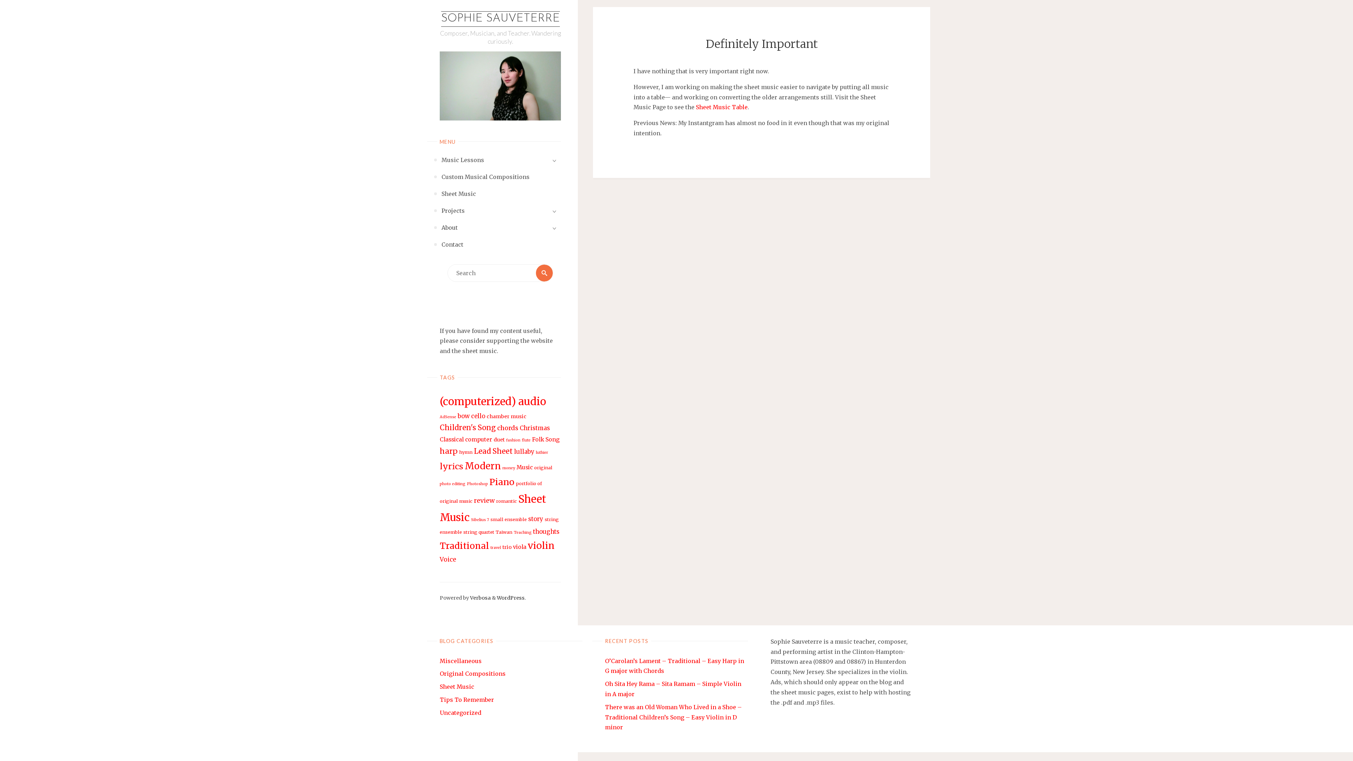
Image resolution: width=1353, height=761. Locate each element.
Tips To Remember (467, 699)
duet (499, 440)
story (535, 519)
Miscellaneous (461, 660)
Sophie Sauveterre (500, 18)
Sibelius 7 (480, 520)
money (508, 468)
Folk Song (546, 439)
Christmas (535, 428)
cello (478, 416)
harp (449, 451)
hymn (465, 452)
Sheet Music (457, 686)
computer (478, 439)
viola (519, 547)
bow (464, 416)
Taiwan (504, 532)
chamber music (506, 416)
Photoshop (477, 484)
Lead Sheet (493, 451)
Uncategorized (460, 712)
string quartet (478, 532)
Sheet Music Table (722, 107)
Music (525, 467)
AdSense (448, 417)
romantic (506, 501)
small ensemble (508, 519)
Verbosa (480, 598)
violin (541, 545)
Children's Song (468, 427)
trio (507, 547)
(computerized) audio (493, 401)
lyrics (451, 466)
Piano (501, 482)
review (484, 500)
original (543, 468)
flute (526, 440)
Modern (483, 466)
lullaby (524, 452)
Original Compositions (473, 673)
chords (507, 428)
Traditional (464, 545)
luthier (542, 452)
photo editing (452, 484)
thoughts (546, 532)
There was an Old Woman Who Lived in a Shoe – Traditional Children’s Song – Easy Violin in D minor (673, 717)
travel (495, 547)
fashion (513, 440)
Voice (448, 559)
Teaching (523, 532)
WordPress (511, 598)
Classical (452, 439)
